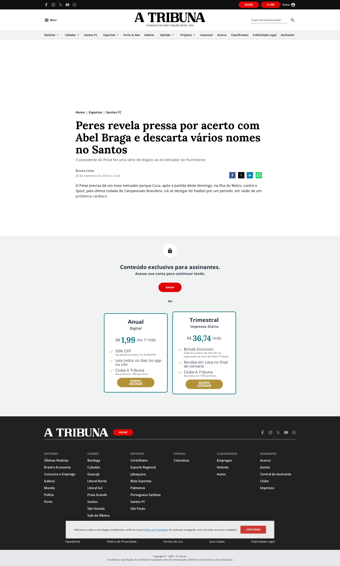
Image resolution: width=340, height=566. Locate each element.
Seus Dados (217, 541)
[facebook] (232, 175)
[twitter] (241, 175)
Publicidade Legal (263, 541)
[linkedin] (250, 175)
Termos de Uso (173, 541)
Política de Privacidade (155, 529)
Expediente (72, 541)
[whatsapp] (259, 175)
